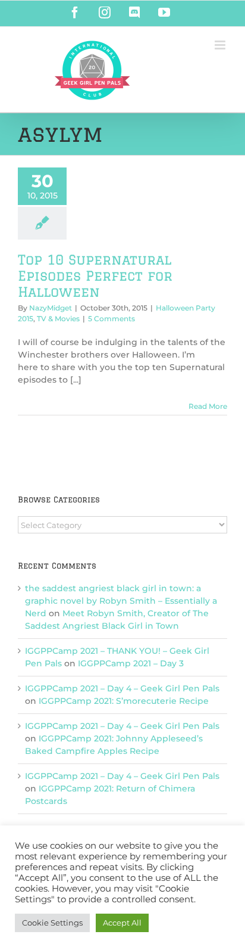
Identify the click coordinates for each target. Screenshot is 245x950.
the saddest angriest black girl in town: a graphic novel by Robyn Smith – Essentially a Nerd (121, 601)
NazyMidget (50, 307)
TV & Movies (58, 318)
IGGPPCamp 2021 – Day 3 (131, 663)
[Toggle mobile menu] (221, 45)
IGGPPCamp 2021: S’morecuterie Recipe (124, 701)
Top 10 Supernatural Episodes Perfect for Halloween (95, 275)
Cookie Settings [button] (52, 922)
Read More (208, 406)
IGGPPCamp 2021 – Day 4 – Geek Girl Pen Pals (122, 688)
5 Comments (111, 318)
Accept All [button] (122, 922)
